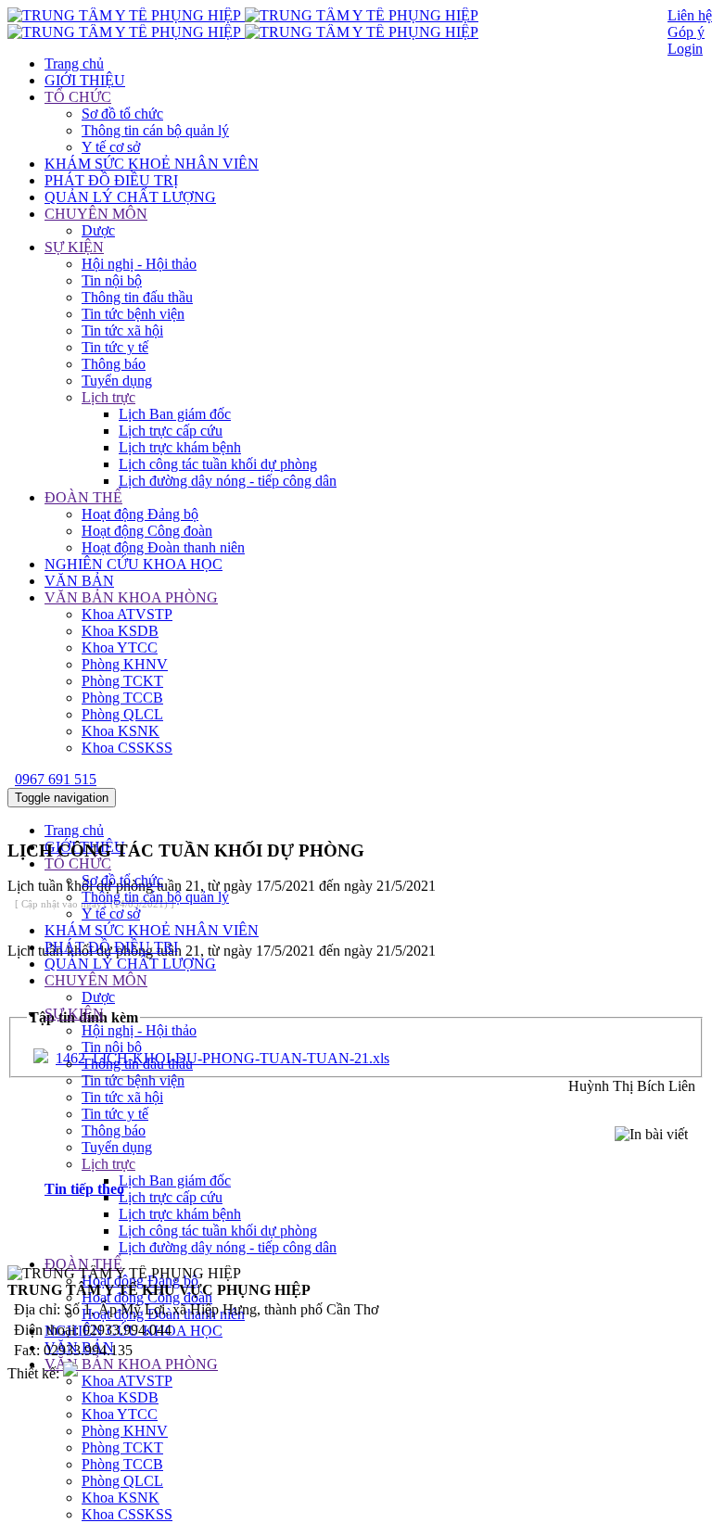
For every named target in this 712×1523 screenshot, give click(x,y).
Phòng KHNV (125, 664)
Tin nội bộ (112, 280)
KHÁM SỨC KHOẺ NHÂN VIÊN (151, 163)
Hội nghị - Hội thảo (139, 264)
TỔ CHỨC (77, 97)
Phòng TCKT (122, 681)
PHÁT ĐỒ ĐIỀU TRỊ (111, 180)
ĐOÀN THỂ (83, 497)
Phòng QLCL (122, 714)
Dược (98, 230)
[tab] (374, 1189)
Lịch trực (108, 397)
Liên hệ (690, 15)
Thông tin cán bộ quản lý (155, 130)
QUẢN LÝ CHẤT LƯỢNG (130, 197)
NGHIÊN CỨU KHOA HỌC (133, 564)
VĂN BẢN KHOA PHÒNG (131, 597)
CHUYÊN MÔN (95, 214)
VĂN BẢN (79, 581)
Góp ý (686, 32)
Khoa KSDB (120, 631)
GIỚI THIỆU (84, 80)
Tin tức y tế (115, 347)
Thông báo (114, 364)
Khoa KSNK (120, 731)
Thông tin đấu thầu (137, 297)
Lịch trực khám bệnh (180, 447)
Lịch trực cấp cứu (170, 430)
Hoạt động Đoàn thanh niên (163, 547)
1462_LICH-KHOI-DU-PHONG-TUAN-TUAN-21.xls (222, 1058)
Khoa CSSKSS (127, 747)
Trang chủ (74, 63)
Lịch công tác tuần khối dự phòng (218, 464)
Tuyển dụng (117, 380)
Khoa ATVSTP (127, 614)
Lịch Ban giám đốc (175, 414)
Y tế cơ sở (111, 147)
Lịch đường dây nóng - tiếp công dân (228, 481)
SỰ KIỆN (74, 247)
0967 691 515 (55, 779)
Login (685, 49)
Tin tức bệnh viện (133, 314)
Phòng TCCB (122, 697)
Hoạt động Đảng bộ (140, 514)
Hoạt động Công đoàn (147, 531)
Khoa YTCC (120, 647)
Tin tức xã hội (122, 330)
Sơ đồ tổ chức (122, 113)
